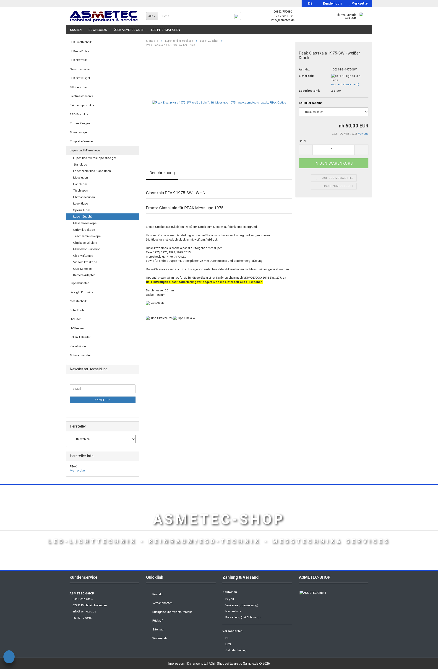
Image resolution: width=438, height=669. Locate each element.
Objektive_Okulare (85, 242)
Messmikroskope (84, 223)
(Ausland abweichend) (345, 84)
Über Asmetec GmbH (129, 29)
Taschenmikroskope (87, 236)
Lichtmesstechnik (81, 96)
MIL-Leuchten (79, 87)
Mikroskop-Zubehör (86, 249)
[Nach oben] (425, 662)
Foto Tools (77, 310)
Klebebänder (78, 346)
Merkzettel (359, 3)
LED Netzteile (78, 60)
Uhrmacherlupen (84, 197)
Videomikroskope (85, 262)
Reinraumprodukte (82, 105)
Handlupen (80, 184)
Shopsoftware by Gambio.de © (243, 663)
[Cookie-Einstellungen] (9, 657)
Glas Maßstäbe (83, 255)
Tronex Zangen (80, 123)
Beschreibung (162, 172)
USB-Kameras (82, 268)
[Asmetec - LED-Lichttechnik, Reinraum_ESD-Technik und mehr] (104, 16)
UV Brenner (77, 328)
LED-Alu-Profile (79, 51)
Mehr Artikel (77, 470)
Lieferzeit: (306, 76)
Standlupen (81, 164)
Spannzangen (79, 132)
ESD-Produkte (79, 114)
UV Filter (75, 319)
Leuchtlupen (81, 203)
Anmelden (103, 400)
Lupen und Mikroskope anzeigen (95, 158)
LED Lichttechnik (81, 42)
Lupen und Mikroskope (85, 150)
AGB (212, 663)
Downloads (98, 29)
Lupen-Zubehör (83, 216)
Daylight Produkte (81, 292)
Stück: (303, 141)
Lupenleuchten (79, 283)
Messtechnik (78, 301)
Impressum (177, 663)
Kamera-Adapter (84, 275)
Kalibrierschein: (310, 103)
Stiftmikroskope (84, 229)
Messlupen (80, 177)
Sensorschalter (80, 69)
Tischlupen (80, 190)
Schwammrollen (80, 355)
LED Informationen (165, 29)
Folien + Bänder (80, 337)
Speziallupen (82, 210)
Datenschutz (197, 663)
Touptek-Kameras (82, 141)
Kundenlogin (332, 3)
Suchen (76, 29)
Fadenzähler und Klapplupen (92, 171)
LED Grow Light (80, 78)
